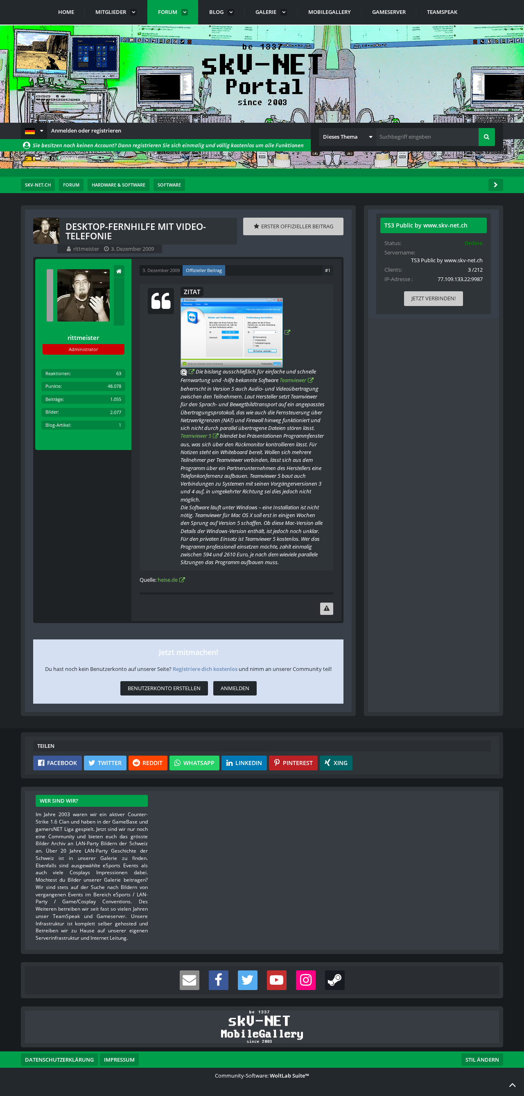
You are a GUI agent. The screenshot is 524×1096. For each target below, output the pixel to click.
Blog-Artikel (57, 425)
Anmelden (235, 688)
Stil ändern (482, 1059)
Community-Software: (262, 1075)
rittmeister (86, 248)
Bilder (51, 412)
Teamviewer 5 (196, 435)
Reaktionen (57, 373)
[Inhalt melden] (326, 608)
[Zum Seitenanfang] (512, 1084)
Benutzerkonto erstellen (164, 688)
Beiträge (54, 399)
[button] (34, 131)
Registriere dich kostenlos (205, 669)
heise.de (168, 579)
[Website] (119, 271)
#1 (327, 270)
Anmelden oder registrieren (86, 130)
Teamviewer (293, 380)
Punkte (53, 386)
